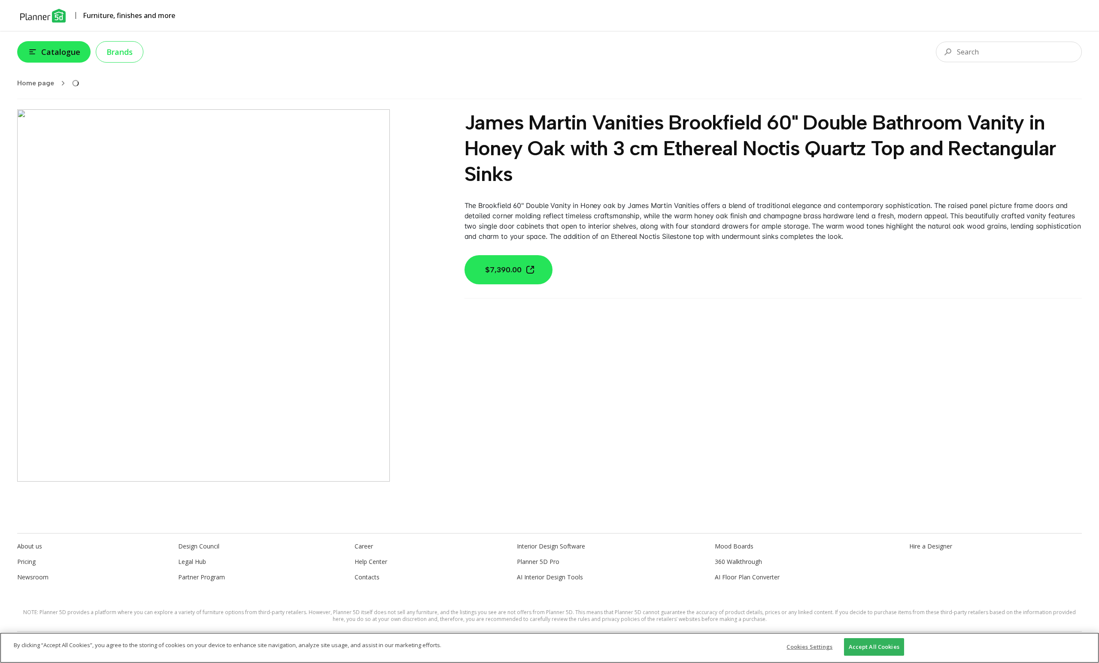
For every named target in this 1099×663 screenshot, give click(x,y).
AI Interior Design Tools (550, 577)
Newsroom (33, 577)
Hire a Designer (930, 546)
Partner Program (201, 577)
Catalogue (60, 52)
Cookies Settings (809, 647)
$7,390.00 (503, 269)
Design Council (198, 546)
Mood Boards (734, 546)
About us (29, 546)
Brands (119, 52)
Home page (35, 83)
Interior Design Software (551, 546)
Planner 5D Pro (538, 562)
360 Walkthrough (738, 562)
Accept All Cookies (874, 647)
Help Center (371, 562)
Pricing (26, 562)
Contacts (367, 577)
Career (364, 546)
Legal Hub (192, 562)
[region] (549, 648)
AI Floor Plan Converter (747, 577)
